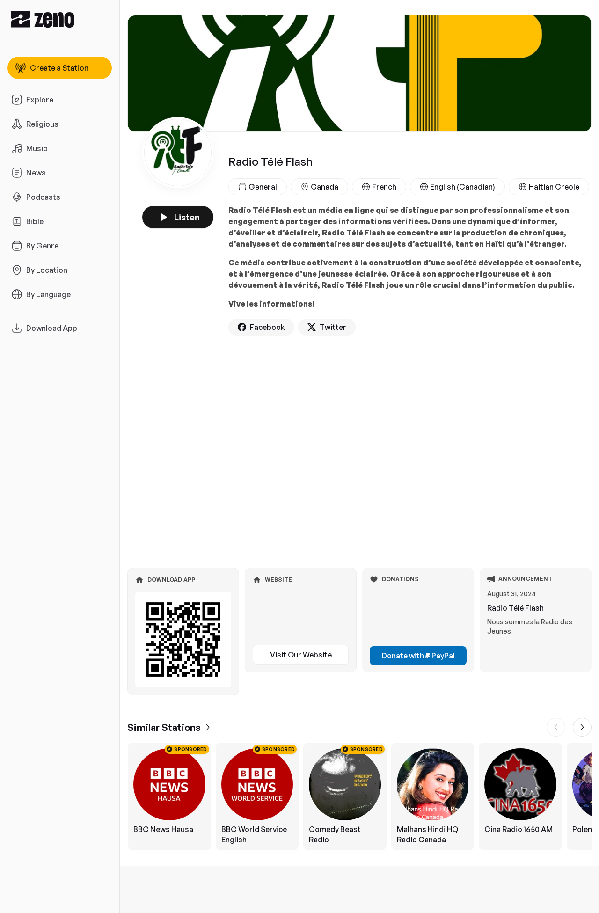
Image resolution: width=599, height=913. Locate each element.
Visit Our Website (301, 654)
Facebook (267, 327)
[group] (359, 796)
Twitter (333, 327)
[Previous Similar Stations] (556, 727)
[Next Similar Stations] (582, 727)
